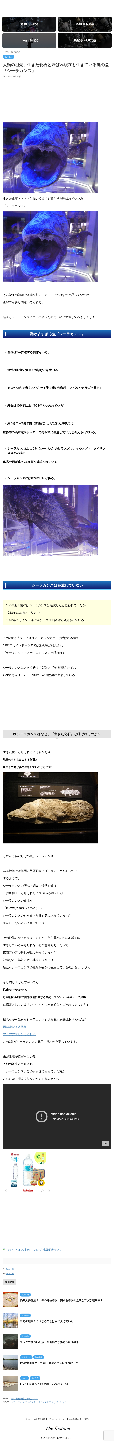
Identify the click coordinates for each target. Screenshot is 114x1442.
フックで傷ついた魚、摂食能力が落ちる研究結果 (49, 1342)
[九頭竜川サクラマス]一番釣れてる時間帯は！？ (49, 1363)
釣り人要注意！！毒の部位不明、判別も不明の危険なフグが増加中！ (61, 1300)
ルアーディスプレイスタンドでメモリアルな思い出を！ (39, 1402)
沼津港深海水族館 (15, 1027)
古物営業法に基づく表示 (79, 1419)
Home (28, 1419)
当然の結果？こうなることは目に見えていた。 (48, 1321)
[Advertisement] (57, 100)
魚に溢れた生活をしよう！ (24, 1398)
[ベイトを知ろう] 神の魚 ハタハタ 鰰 (44, 1383)
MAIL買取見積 (39, 1419)
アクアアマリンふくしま (19, 1034)
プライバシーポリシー (57, 1419)
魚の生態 (10, 1269)
